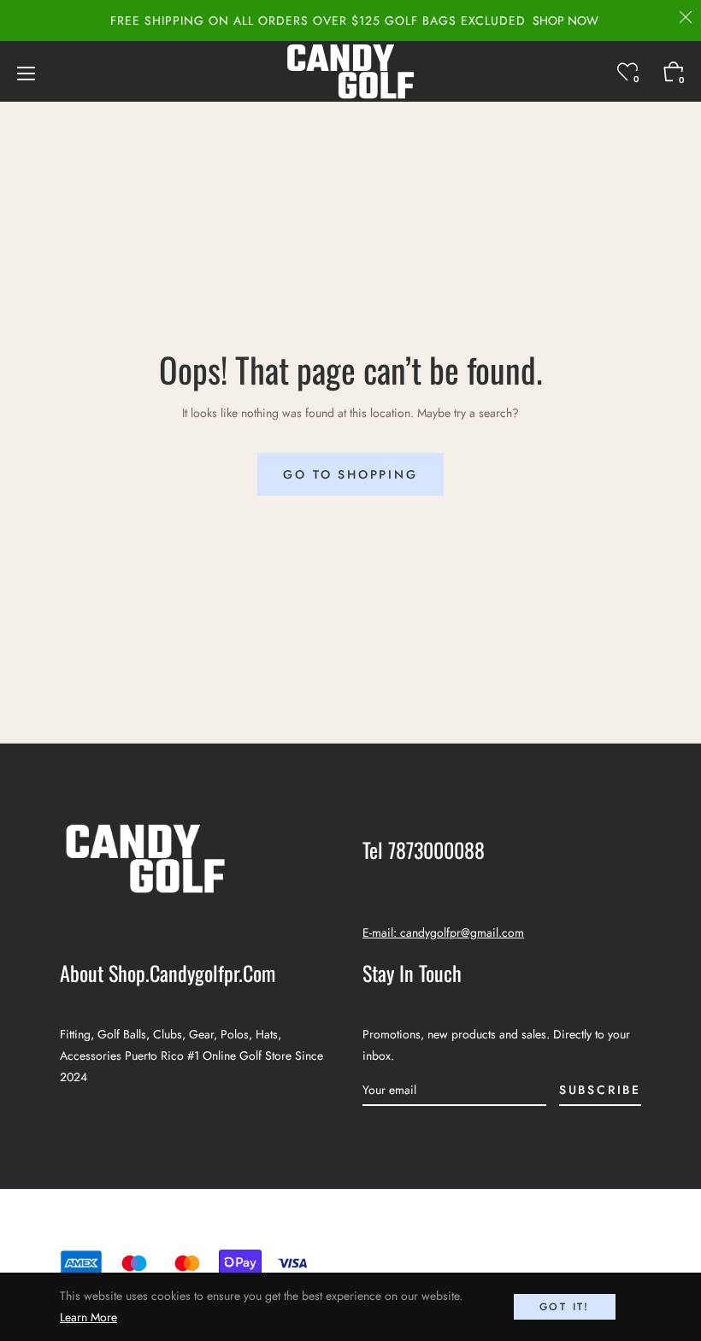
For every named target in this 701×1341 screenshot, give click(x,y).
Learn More (88, 1317)
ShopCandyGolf (319, 1229)
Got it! (564, 1307)
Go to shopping (350, 474)
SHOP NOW (565, 20)
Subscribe (600, 1089)
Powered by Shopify (422, 1229)
